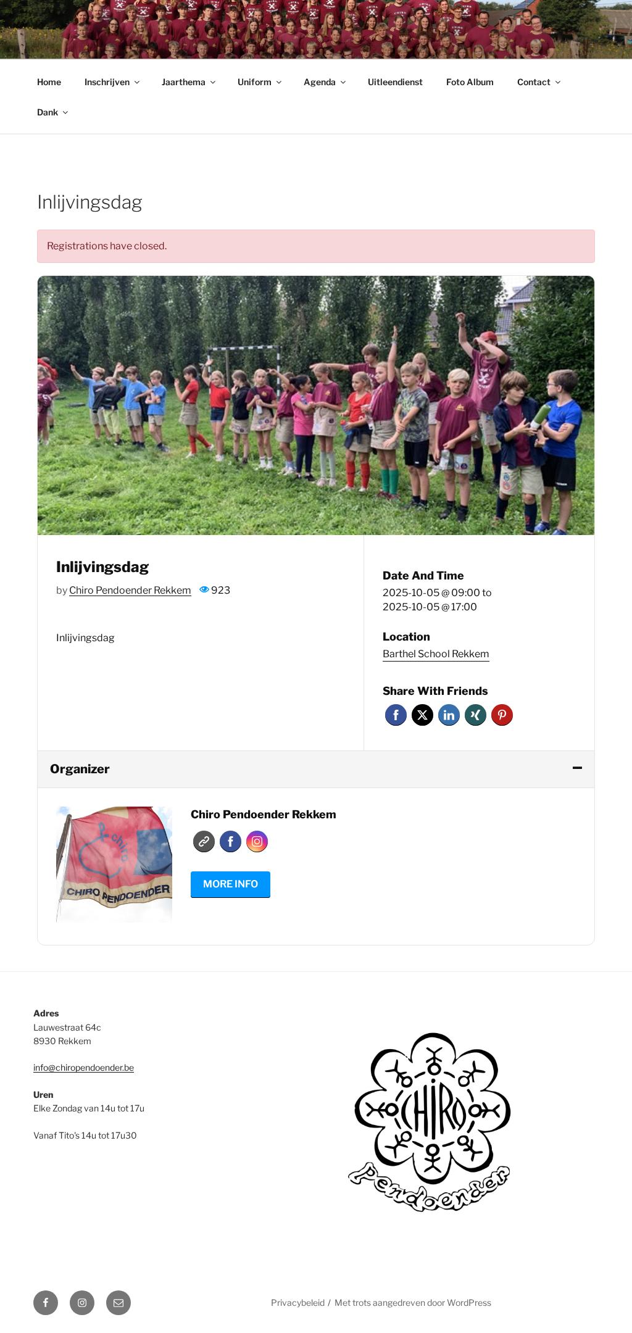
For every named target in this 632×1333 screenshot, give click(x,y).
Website (204, 841)
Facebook (396, 715)
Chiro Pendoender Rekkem (130, 590)
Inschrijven (107, 82)
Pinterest (502, 715)
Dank (47, 112)
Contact (534, 82)
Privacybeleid (298, 1302)
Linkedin (449, 715)
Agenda (320, 82)
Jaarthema (184, 82)
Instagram (257, 841)
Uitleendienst (395, 82)
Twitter (422, 715)
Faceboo (230, 841)
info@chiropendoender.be (83, 1067)
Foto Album (470, 82)
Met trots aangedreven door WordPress (413, 1302)
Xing (475, 715)
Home (49, 82)
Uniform (255, 82)
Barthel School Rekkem (436, 654)
